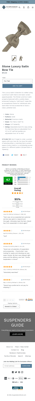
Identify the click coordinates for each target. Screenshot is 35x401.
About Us (9, 347)
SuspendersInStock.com (19, 395)
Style (3, 77)
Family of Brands (10, 356)
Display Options (12, 303)
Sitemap (28, 356)
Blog (22, 350)
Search (20, 356)
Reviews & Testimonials (17, 353)
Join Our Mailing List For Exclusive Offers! (17, 361)
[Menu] (33, 7)
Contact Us (15, 350)
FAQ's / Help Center (22, 347)
